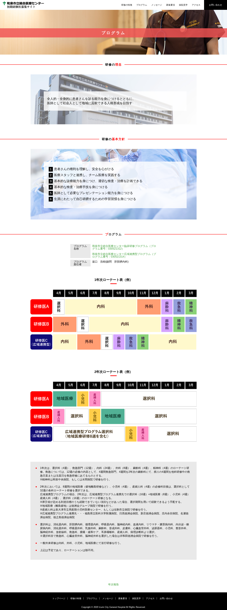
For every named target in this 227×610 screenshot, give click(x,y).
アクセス (196, 5)
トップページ (58, 598)
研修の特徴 (126, 5)
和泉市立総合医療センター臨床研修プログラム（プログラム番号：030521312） (124, 247)
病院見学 (183, 5)
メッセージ (156, 5)
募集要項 (170, 5)
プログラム (141, 5)
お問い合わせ (215, 5)
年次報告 (113, 584)
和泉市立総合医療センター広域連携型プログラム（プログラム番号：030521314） (124, 255)
